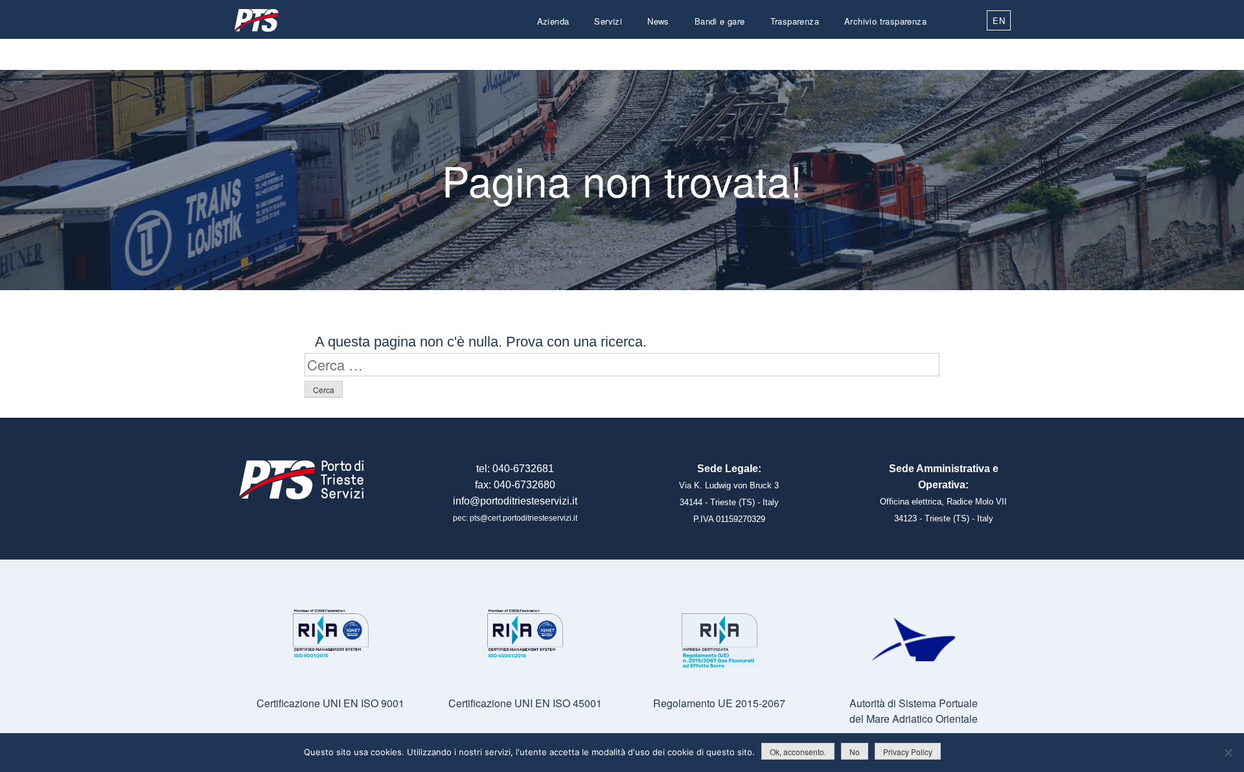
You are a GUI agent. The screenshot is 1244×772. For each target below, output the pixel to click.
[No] (1227, 752)
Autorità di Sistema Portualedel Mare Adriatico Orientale (913, 711)
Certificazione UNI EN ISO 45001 (525, 703)
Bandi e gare (720, 21)
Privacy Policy (907, 751)
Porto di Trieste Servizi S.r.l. (256, 20)
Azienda (553, 21)
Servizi (608, 21)
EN (999, 20)
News (658, 21)
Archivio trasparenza (885, 21)
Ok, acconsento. (798, 751)
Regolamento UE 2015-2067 (719, 703)
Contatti (911, 52)
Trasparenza (794, 21)
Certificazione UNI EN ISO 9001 (330, 703)
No (854, 751)
